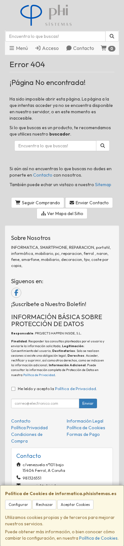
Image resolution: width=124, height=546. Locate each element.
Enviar (87, 403)
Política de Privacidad (39, 375)
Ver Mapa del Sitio (64, 213)
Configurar (18, 504)
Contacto (83, 48)
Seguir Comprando (40, 203)
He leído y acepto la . (57, 388)
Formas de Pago (83, 434)
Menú (21, 48)
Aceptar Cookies (75, 504)
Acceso (50, 48)
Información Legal (85, 421)
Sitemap (103, 184)
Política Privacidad (29, 427)
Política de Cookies (98, 538)
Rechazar (44, 504)
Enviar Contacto (92, 203)
